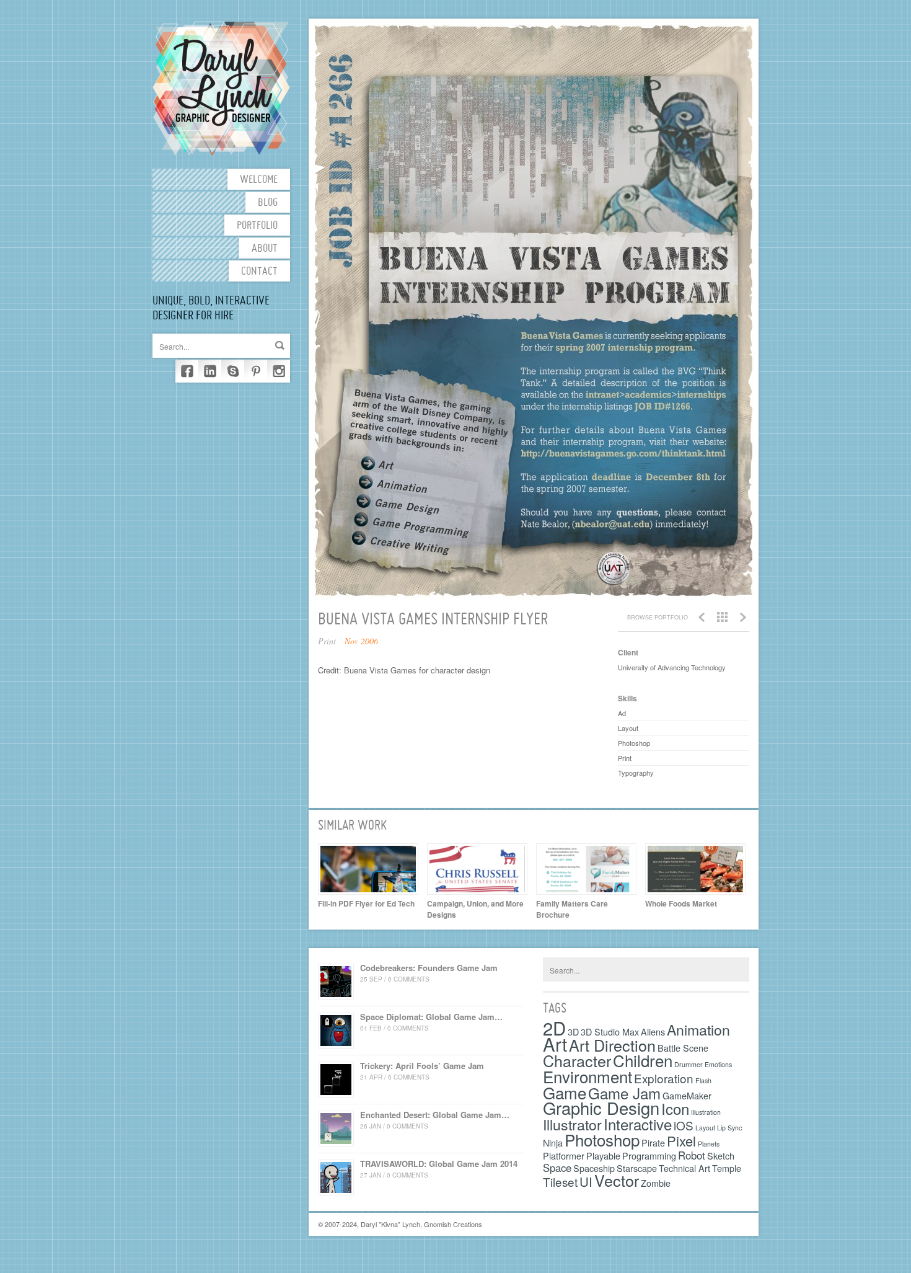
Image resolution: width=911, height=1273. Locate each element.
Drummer (688, 1064)
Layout (705, 1127)
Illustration (706, 1112)
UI (585, 1181)
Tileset (560, 1181)
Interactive (638, 1124)
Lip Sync (729, 1127)
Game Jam (624, 1093)
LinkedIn (209, 371)
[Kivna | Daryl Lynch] (221, 87)
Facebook (186, 371)
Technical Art (684, 1167)
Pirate (653, 1142)
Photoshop (602, 1139)
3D (573, 1031)
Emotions (718, 1064)
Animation (698, 1029)
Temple (726, 1167)
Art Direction (612, 1045)
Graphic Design (601, 1107)
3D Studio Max (610, 1031)
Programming (649, 1155)
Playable (603, 1155)
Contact (259, 272)
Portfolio (257, 226)
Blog (268, 203)
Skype (232, 371)
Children (642, 1060)
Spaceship (594, 1167)
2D (554, 1027)
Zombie (656, 1182)
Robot (691, 1155)
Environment (587, 1076)
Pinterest (255, 371)
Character (577, 1060)
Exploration (663, 1078)
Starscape (637, 1167)
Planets (709, 1143)
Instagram (278, 371)
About (265, 249)
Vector (616, 1180)
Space (557, 1167)
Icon (675, 1108)
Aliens (653, 1031)
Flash (703, 1080)
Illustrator (572, 1124)
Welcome (259, 180)
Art (555, 1044)
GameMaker (686, 1095)
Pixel (681, 1140)
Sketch (720, 1155)
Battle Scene (683, 1047)
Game (564, 1092)
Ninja (553, 1142)
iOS (683, 1125)
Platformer (563, 1155)
